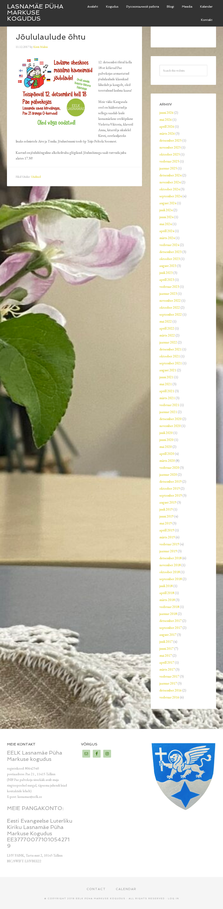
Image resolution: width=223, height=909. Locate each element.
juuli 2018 (166, 586)
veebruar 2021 (169, 405)
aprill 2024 (166, 231)
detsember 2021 (170, 349)
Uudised (36, 177)
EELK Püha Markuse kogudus (100, 898)
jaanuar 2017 (168, 683)
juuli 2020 (166, 432)
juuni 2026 (166, 112)
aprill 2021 (166, 391)
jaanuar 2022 (168, 342)
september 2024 (170, 196)
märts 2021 (167, 398)
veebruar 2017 (169, 676)
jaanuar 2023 (168, 293)
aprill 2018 (166, 593)
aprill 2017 (166, 662)
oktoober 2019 (169, 488)
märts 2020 (167, 460)
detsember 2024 (170, 175)
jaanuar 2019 (168, 551)
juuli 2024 (166, 210)
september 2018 (170, 579)
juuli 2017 (166, 641)
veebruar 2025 (169, 161)
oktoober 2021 (169, 356)
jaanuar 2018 (168, 613)
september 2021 (170, 363)
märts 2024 (167, 238)
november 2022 (170, 300)
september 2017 (170, 627)
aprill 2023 (166, 279)
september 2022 (170, 314)
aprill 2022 (166, 328)
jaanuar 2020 (168, 474)
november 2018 (170, 565)
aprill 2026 (166, 126)
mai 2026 (165, 119)
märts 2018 (167, 600)
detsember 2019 (170, 481)
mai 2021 (165, 384)
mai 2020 (165, 446)
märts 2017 (167, 669)
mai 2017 (165, 655)
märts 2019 (167, 537)
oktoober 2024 (169, 189)
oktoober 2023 (169, 258)
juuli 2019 (166, 509)
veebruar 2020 (169, 467)
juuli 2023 (166, 272)
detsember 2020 (170, 419)
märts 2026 (167, 133)
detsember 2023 (170, 251)
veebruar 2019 (169, 544)
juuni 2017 (166, 648)
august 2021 (167, 370)
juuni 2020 (166, 439)
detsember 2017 (170, 620)
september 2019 (170, 495)
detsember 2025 (170, 140)
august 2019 (167, 502)
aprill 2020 (166, 453)
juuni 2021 (166, 377)
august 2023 (167, 265)
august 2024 (167, 203)
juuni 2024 (166, 217)
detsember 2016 (170, 690)
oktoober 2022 (169, 307)
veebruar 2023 (169, 286)
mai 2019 (165, 523)
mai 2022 (165, 321)
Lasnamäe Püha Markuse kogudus (35, 12)
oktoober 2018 (169, 572)
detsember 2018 (170, 558)
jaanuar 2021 (168, 412)
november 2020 (170, 426)
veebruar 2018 (169, 606)
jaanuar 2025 (168, 168)
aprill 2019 (166, 530)
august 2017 (167, 634)
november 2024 (170, 182)
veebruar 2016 (169, 697)
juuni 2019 (166, 516)
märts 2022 (167, 335)
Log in (173, 898)
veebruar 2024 (169, 245)
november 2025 (170, 147)
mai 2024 (165, 224)
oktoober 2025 (169, 154)
